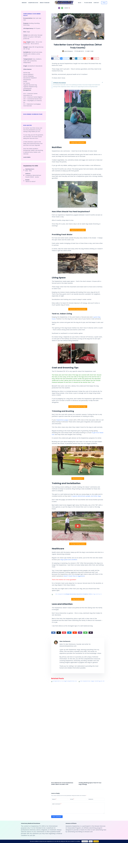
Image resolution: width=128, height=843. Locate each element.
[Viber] (59, 8)
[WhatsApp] (62, 8)
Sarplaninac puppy (62, 420)
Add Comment (56, 804)
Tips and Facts (80, 51)
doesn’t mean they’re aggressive (74, 576)
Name (54, 799)
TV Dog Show (88, 2)
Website (91, 799)
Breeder (24, 2)
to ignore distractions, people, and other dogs (86, 496)
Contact (96, 2)
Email (72, 799)
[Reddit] (75, 632)
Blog (79, 2)
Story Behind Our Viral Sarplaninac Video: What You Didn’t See (62, 783)
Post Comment (57, 816)
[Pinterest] (64, 632)
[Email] (91, 632)
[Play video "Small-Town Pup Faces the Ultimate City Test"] (78, 526)
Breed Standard (44, 2)
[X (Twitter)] (59, 632)
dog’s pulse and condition (68, 559)
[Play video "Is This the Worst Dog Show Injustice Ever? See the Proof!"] (78, 460)
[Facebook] (53, 632)
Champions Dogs (33, 2)
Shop (104, 2)
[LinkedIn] (69, 632)
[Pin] (78, 594)
